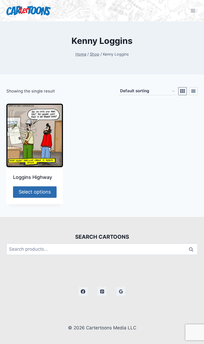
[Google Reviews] (120, 291)
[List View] (193, 91)
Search (193, 249)
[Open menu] (193, 10)
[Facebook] (83, 291)
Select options (35, 192)
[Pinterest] (102, 291)
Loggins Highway (32, 177)
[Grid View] (182, 91)
